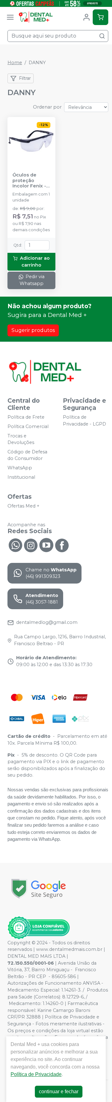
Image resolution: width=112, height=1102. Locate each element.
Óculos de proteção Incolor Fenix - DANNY (29, 180)
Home (14, 62)
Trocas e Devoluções (20, 439)
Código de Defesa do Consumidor (27, 455)
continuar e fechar (58, 1091)
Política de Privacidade (36, 1074)
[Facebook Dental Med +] (62, 545)
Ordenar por (47, 107)
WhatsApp (19, 468)
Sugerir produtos (33, 330)
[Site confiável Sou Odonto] (38, 928)
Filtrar (25, 78)
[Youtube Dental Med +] (46, 545)
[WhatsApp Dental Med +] (15, 545)
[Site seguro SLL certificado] (38, 889)
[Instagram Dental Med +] (31, 545)
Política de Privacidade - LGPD (84, 420)
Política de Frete (25, 417)
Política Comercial (28, 426)
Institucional (21, 477)
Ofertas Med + (23, 506)
